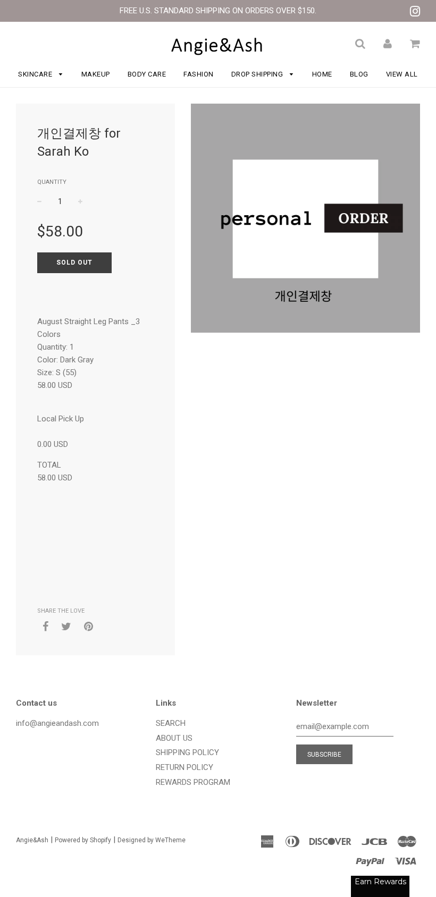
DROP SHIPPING (258, 74)
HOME (322, 74)
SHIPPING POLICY (187, 752)
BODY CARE (147, 74)
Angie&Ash (32, 840)
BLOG (359, 74)
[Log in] (387, 43)
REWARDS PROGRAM (193, 782)
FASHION (198, 74)
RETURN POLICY (184, 767)
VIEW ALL (402, 74)
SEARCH (171, 723)
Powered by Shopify (83, 840)
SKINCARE (36, 74)
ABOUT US (174, 738)
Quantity (51, 182)
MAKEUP (95, 74)
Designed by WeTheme (152, 840)
